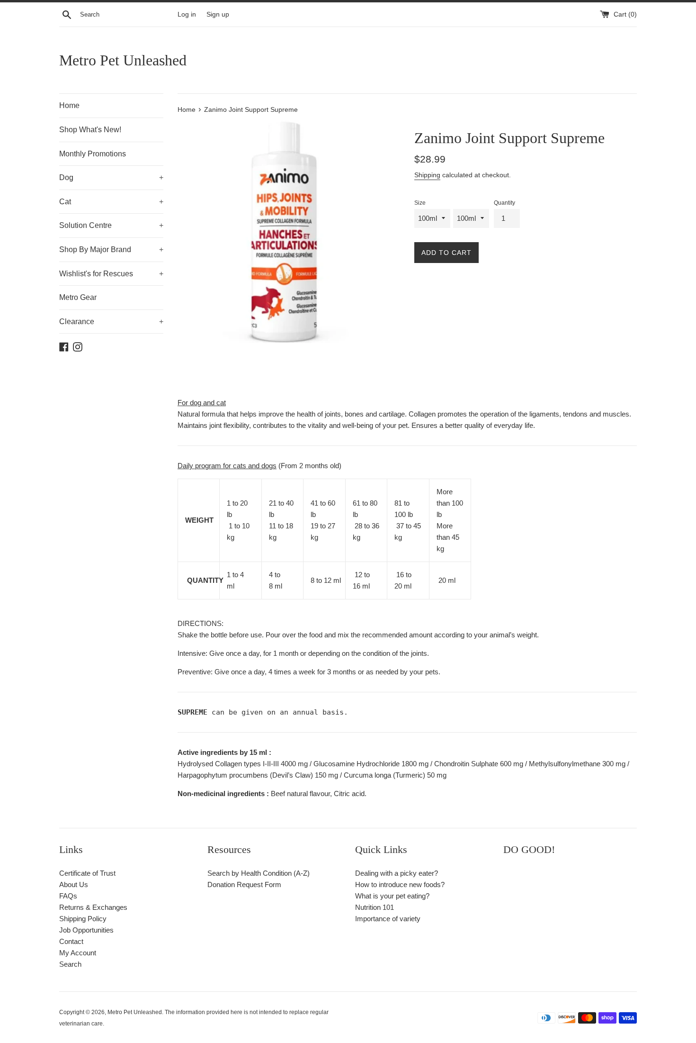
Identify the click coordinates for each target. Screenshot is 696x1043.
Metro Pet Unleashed (123, 60)
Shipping (427, 175)
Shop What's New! (90, 130)
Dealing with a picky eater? (396, 873)
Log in (187, 14)
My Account (77, 953)
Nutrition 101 (374, 907)
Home (69, 105)
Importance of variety (387, 919)
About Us (73, 884)
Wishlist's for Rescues (111, 274)
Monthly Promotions (92, 154)
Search (70, 964)
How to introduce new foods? (400, 884)
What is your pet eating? (392, 896)
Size (420, 203)
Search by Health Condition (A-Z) (258, 873)
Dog (111, 177)
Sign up (217, 14)
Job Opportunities (86, 930)
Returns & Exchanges (93, 907)
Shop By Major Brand (111, 249)
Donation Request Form (244, 884)
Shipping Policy (83, 919)
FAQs (68, 896)
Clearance (111, 321)
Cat (111, 202)
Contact (71, 941)
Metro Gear (78, 297)
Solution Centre (111, 225)
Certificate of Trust (87, 873)
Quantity (504, 203)
